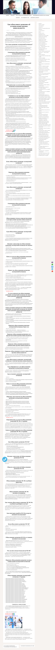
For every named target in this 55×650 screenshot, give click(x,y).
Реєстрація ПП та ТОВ (25, 17)
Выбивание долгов (42, 34)
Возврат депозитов (42, 47)
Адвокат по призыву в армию (44, 66)
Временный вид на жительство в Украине (41, 15)
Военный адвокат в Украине (43, 155)
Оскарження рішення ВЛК (43, 105)
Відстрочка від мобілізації (43, 114)
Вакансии (12, 15)
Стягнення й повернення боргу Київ (27, 645)
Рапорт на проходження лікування (44, 101)
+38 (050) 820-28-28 (8, 131)
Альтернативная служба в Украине (45, 97)
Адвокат (7, 15)
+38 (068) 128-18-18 (7, 9)
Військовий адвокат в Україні (44, 154)
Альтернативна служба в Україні (44, 130)
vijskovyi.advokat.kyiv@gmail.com (11, 615)
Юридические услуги (42, 40)
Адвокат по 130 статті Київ (43, 67)
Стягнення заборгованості (43, 142)
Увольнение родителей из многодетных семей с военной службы (44, 107)
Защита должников (42, 42)
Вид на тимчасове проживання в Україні (23, 15)
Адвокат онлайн (41, 24)
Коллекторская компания (43, 41)
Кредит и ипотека (42, 54)
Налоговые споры (42, 37)
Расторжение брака (42, 45)
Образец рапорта (42, 93)
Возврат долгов (41, 33)
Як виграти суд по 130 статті (43, 68)
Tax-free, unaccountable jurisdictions (44, 73)
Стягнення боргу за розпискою (44, 141)
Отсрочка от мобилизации (43, 115)
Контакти (18, 17)
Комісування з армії (42, 100)
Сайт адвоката (41, 25)
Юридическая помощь (42, 39)
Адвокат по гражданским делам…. (44, 28)
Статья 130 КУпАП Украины (43, 76)
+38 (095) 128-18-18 (7, 10)
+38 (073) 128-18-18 (7, 12)
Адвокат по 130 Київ (42, 77)
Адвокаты (40, 29)
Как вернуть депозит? (35, 17)
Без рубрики (13, 30)
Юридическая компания (43, 36)
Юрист (40, 31)
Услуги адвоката (41, 30)
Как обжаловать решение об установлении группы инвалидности (43, 139)
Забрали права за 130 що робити (44, 69)
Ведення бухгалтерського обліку (44, 59)
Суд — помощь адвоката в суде (44, 46)
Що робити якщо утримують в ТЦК (45, 124)
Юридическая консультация (43, 35)
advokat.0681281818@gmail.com (10, 13)
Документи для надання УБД (44, 116)
